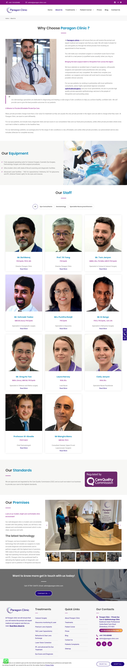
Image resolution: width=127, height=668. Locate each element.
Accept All (118, 664)
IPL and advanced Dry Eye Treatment (44, 648)
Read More (24, 269)
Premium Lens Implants (43, 627)
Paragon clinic (73, 40)
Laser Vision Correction (43, 643)
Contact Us (115, 10)
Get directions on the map (110, 630)
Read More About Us (17, 626)
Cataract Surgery (41, 618)
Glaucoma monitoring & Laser (45, 622)
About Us (58, 10)
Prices (99, 10)
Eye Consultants (46, 207)
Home (50, 10)
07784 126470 (33, 586)
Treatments (70, 10)
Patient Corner (70, 627)
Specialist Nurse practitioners (81, 207)
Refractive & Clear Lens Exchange (43, 637)
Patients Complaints (72, 644)
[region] (63, 663)
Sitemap (68, 649)
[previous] (46, 525)
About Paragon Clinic (72, 618)
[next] (120, 525)
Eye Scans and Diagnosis (44, 654)
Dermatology (61, 207)
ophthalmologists (73, 88)
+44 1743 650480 (14, 2)
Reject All (103, 664)
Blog (106, 10)
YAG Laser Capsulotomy (43, 631)
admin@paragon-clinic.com (37, 2)
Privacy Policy (49, 665)
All (35, 207)
